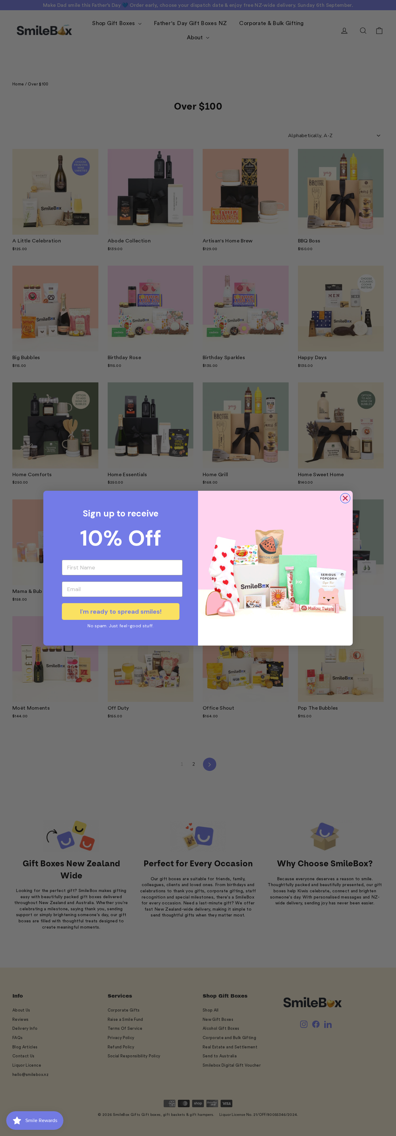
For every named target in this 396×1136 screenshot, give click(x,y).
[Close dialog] (345, 498)
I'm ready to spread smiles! (120, 611)
